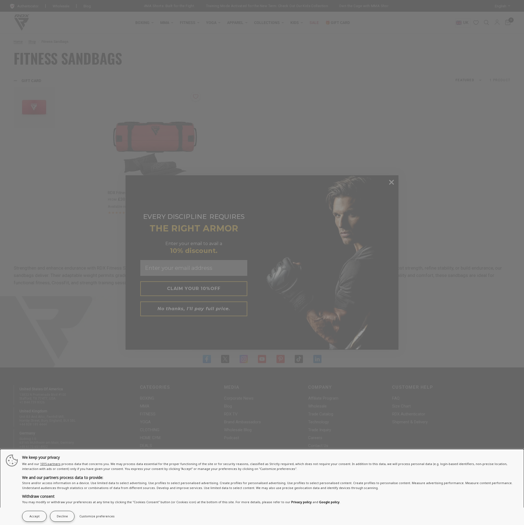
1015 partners (50, 463)
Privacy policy (301, 502)
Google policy (329, 502)
